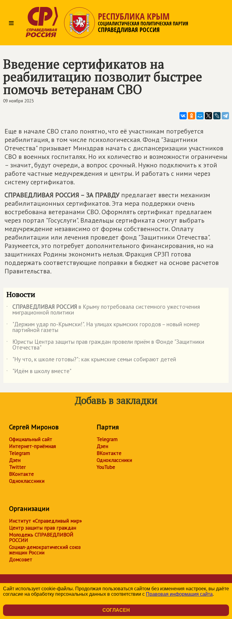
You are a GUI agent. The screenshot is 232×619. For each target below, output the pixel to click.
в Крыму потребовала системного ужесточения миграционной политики (103, 310)
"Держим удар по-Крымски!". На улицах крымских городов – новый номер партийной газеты (103, 327)
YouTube (106, 467)
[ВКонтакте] (183, 115)
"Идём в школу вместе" (38, 372)
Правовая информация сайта (179, 594)
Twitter (17, 467)
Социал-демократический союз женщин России (45, 549)
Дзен (15, 460)
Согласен (116, 610)
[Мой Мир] (200, 115)
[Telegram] (225, 115)
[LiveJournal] (217, 115)
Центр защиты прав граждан (42, 527)
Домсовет (20, 559)
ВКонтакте (21, 474)
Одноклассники (26, 481)
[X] (208, 115)
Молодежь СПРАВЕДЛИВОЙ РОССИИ (41, 537)
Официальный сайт (30, 439)
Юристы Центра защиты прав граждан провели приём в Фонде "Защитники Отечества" (105, 345)
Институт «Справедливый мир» (45, 521)
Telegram (19, 453)
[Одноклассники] (191, 115)
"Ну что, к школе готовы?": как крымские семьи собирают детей (91, 360)
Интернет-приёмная (32, 446)
